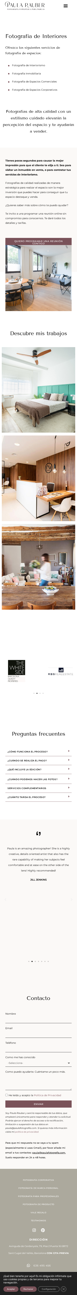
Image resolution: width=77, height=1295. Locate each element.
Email (9, 1028)
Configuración (49, 1289)
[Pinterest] (43, 1230)
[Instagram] (34, 1230)
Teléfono (10, 1042)
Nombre (10, 1013)
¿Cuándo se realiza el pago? (27, 760)
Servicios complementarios (27, 788)
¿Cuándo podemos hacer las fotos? (32, 779)
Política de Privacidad (47, 1095)
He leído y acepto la (35, 1095)
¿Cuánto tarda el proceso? (27, 797)
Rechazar (28, 1289)
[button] (65, 5)
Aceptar (11, 1289)
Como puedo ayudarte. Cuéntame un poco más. (35, 1071)
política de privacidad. (27, 1131)
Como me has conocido (20, 1057)
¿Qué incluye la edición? (24, 769)
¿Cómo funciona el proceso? (28, 751)
